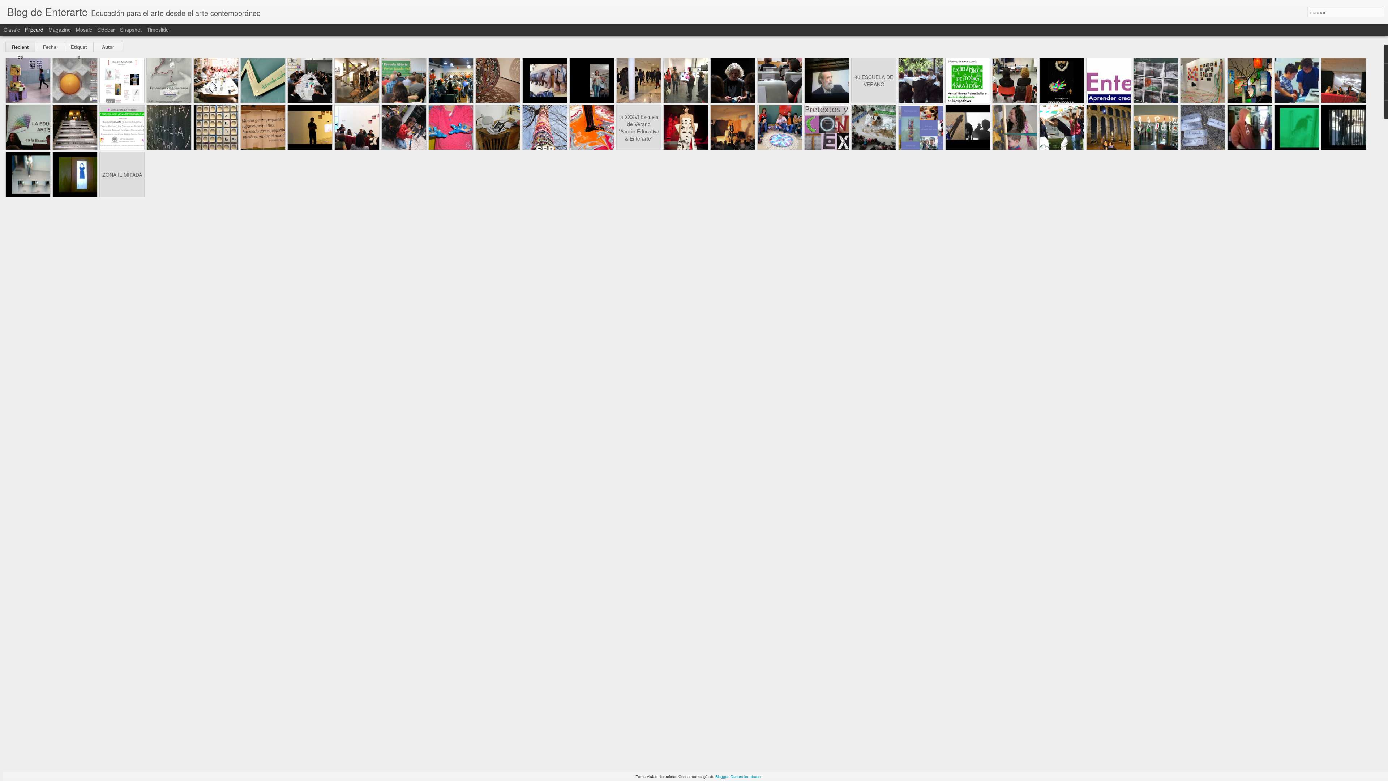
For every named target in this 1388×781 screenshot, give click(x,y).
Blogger (721, 776)
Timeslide (158, 29)
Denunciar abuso (746, 776)
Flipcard (34, 29)
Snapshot (131, 29)
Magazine (59, 29)
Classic (12, 29)
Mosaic (84, 29)
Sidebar (106, 29)
